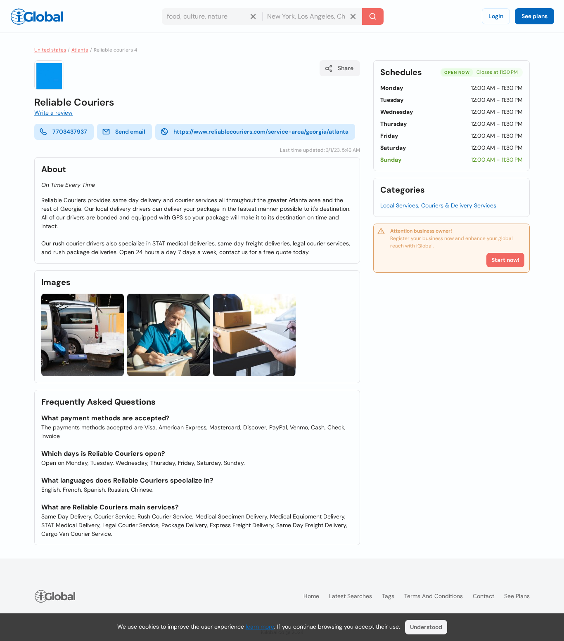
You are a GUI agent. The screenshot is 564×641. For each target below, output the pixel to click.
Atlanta (79, 50)
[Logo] (37, 16)
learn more (260, 626)
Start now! (505, 260)
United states (50, 50)
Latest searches (350, 596)
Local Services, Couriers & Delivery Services (438, 205)
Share (345, 68)
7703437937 (69, 131)
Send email (130, 131)
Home (311, 596)
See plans (534, 16)
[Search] (373, 16)
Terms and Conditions (433, 596)
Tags (388, 596)
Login (495, 16)
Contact (483, 596)
